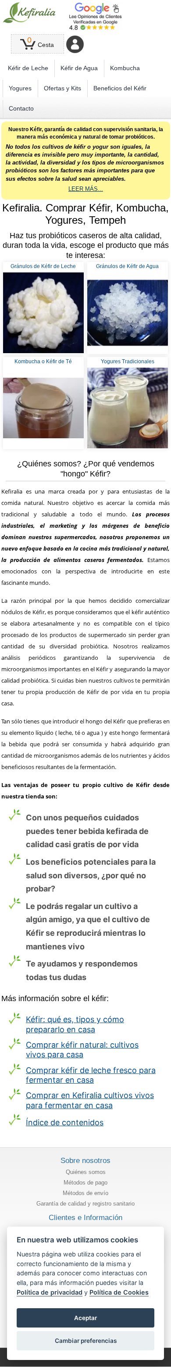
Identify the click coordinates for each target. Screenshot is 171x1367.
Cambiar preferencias (86, 1340)
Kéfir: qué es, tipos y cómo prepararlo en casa (75, 1024)
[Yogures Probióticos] (127, 408)
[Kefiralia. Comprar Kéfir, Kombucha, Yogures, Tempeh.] (29, 12)
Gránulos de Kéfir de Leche (43, 266)
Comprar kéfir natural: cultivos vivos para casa (82, 1049)
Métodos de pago (85, 1182)
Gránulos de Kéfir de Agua (127, 266)
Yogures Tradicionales (127, 361)
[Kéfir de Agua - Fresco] (127, 312)
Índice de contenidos (64, 1122)
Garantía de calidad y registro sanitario (85, 1203)
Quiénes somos (86, 1172)
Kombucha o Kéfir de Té (43, 361)
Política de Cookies (119, 1292)
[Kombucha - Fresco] (43, 408)
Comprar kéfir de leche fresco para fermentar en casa (91, 1075)
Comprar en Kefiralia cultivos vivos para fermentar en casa (90, 1100)
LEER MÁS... (85, 189)
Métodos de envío (85, 1193)
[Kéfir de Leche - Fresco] (43, 312)
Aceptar (85, 1317)
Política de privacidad (49, 1292)
